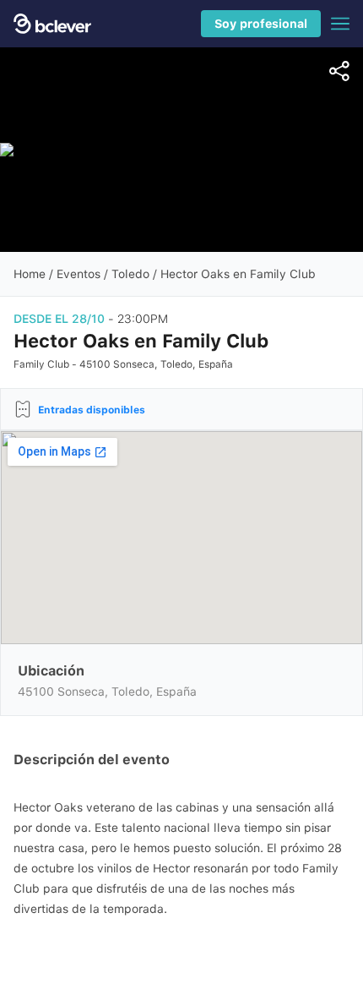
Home (30, 274)
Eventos (78, 274)
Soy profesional (260, 23)
